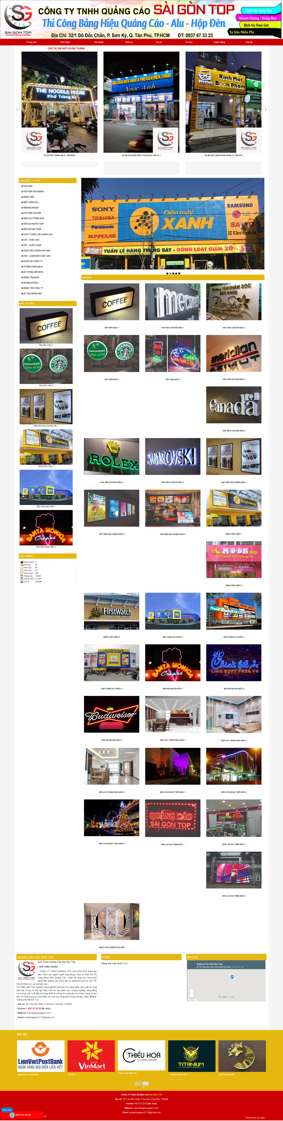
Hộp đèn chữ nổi (32, 213)
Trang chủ (31, 42)
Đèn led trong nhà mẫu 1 (173, 740)
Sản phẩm (99, 42)
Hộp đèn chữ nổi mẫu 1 (172, 328)
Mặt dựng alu (30, 202)
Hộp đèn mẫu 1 (46, 345)
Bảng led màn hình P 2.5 (114, 963)
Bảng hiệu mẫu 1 (46, 466)
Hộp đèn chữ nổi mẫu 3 (234, 379)
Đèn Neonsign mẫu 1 (46, 547)
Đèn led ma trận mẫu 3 (234, 896)
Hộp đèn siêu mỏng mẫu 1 (46, 426)
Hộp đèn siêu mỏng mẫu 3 (173, 534)
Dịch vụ (129, 42)
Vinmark (71, 1074)
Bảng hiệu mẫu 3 (111, 637)
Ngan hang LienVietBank (28, 1074)
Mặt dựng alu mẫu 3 (111, 689)
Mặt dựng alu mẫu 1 (46, 506)
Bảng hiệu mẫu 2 (234, 585)
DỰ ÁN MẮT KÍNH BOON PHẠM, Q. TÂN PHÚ (141, 155)
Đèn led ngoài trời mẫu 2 (234, 792)
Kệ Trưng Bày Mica (33, 272)
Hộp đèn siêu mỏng (33, 191)
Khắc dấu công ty (33, 261)
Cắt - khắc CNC (31, 240)
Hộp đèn (27, 186)
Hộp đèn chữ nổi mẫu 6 (172, 482)
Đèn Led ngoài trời (33, 224)
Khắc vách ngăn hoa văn (36, 250)
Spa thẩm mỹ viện (227, 1074)
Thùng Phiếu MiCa (33, 267)
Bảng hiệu (28, 197)
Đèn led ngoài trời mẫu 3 (112, 843)
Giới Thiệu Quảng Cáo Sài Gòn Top (56, 961)
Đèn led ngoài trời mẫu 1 (173, 792)
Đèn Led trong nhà (33, 218)
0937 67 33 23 (23, 1115)
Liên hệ (249, 42)
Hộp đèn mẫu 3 (173, 379)
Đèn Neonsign (31, 208)
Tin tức (188, 42)
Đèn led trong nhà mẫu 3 (112, 792)
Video (106, 957)
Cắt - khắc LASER (32, 245)
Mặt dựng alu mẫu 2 (234, 637)
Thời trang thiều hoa (127, 1073)
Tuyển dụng (219, 42)
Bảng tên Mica (31, 277)
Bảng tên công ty (33, 288)
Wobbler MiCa (30, 283)
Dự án (159, 42)
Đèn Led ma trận (32, 229)
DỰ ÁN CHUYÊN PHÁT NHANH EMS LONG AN (223, 152)
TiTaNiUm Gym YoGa (178, 1074)
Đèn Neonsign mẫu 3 (112, 740)
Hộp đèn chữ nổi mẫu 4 (234, 431)
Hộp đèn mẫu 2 (46, 385)
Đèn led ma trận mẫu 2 (234, 844)
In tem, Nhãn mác (32, 293)
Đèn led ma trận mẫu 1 (172, 844)
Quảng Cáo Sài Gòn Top (35, 957)
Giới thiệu (65, 42)
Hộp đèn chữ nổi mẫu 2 (234, 328)
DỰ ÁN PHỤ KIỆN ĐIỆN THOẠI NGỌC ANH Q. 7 (59, 155)
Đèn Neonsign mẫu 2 (234, 689)
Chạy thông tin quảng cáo (38, 234)
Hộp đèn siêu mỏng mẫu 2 (112, 534)
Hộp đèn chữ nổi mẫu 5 (111, 482)
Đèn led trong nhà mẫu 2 (234, 740)
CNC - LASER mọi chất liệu (36, 256)
